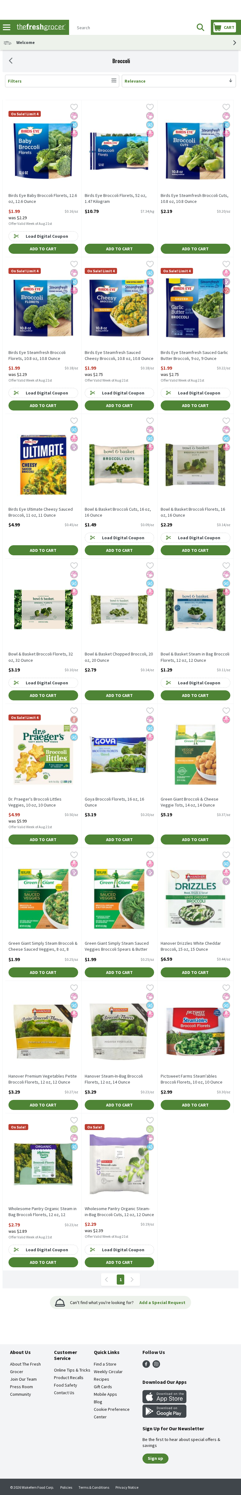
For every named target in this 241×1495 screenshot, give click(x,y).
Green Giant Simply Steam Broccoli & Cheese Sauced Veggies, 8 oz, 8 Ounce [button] (43, 946)
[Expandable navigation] (7, 27)
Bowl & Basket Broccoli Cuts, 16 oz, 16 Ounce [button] (118, 512)
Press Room (21, 1386)
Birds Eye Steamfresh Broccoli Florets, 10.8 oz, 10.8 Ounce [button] (37, 356)
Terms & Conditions (93, 1487)
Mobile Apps (105, 1394)
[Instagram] (156, 1366)
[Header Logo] (40, 27)
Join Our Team (23, 1379)
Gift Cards (103, 1386)
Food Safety (65, 1385)
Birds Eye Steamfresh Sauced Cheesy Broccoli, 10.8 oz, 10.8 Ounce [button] (119, 356)
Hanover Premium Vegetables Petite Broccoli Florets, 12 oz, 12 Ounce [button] (42, 1079)
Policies (66, 1487)
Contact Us (64, 1392)
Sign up (155, 1458)
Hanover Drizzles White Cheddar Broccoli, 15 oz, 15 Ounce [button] (191, 946)
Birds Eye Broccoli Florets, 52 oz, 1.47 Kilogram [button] (116, 198)
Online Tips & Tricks (72, 1370)
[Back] (11, 61)
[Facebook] (146, 1366)
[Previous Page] (108, 1280)
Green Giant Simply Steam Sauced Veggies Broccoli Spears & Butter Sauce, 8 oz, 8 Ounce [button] (117, 946)
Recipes (101, 1379)
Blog (98, 1402)
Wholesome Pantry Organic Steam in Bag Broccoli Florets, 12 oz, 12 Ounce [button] (42, 1212)
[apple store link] (164, 1401)
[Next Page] (133, 1280)
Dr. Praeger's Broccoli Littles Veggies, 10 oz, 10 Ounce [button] (35, 802)
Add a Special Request (162, 1302)
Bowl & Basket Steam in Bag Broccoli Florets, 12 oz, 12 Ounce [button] (195, 657)
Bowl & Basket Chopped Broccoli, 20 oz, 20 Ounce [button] (119, 657)
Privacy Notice (126, 1487)
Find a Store (105, 1364)
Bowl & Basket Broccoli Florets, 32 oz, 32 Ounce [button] (40, 657)
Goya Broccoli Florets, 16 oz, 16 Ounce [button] (114, 802)
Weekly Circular (108, 1371)
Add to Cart (43, 249)
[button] (200, 27)
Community (20, 1394)
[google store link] (164, 1416)
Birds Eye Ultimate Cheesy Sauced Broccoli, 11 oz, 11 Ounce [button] (40, 512)
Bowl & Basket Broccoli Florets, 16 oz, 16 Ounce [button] (193, 512)
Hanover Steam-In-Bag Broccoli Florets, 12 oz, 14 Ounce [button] (114, 1079)
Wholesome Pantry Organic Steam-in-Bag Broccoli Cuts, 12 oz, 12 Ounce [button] (119, 1212)
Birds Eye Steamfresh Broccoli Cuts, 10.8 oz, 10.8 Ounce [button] (194, 198)
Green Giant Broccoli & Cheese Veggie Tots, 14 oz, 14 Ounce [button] (189, 802)
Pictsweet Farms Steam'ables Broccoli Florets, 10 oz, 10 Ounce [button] (191, 1079)
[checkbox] (74, 107)
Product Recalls (68, 1377)
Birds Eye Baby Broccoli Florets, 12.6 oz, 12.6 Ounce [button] (42, 198)
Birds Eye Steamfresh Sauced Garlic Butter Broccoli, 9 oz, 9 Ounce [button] (194, 356)
